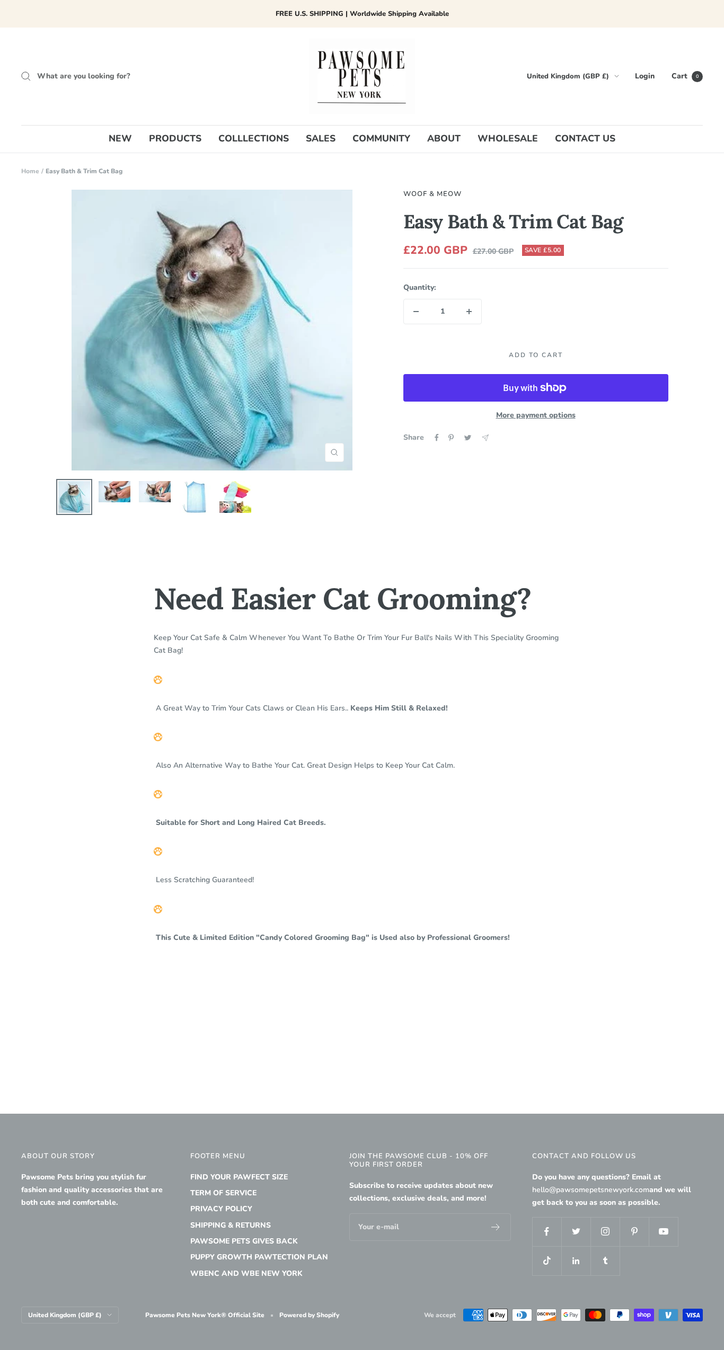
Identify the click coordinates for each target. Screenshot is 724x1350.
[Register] (495, 1227)
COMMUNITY (381, 138)
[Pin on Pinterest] (451, 437)
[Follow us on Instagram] (605, 1231)
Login (645, 76)
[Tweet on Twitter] (467, 437)
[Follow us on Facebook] (546, 1231)
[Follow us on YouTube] (663, 1231)
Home (30, 171)
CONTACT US (585, 138)
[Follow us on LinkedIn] (575, 1260)
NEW (120, 138)
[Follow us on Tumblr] (605, 1260)
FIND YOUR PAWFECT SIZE (239, 1177)
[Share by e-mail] (485, 437)
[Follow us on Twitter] (575, 1231)
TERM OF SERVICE (223, 1193)
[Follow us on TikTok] (546, 1260)
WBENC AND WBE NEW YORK (246, 1273)
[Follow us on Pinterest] (634, 1231)
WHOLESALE (508, 138)
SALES (320, 138)
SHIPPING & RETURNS (230, 1225)
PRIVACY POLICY (221, 1209)
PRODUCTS (175, 138)
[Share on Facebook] (437, 437)
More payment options (536, 415)
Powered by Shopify (309, 1315)
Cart (685, 76)
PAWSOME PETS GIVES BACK (244, 1241)
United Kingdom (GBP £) (568, 76)
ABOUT (444, 138)
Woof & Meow (432, 194)
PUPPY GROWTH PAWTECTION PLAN (259, 1257)
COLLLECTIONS (253, 138)
